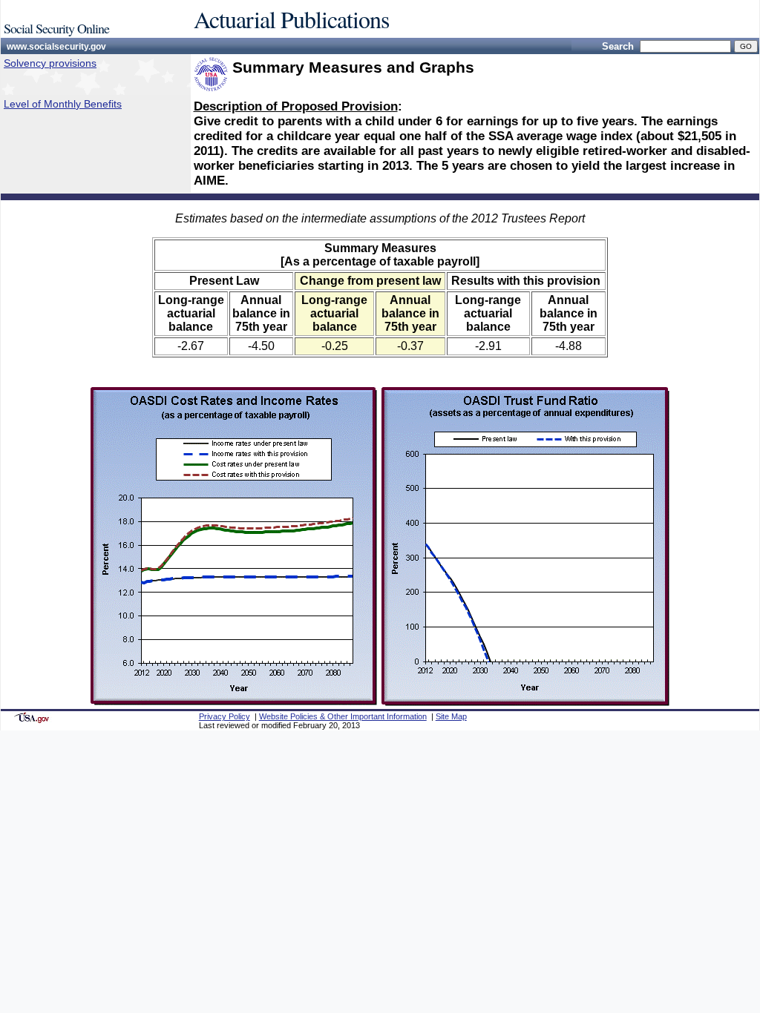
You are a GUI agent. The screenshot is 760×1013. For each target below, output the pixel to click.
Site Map (451, 716)
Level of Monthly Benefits (63, 104)
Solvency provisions (50, 63)
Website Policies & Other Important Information (343, 716)
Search (618, 46)
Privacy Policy (224, 716)
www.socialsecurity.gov (56, 47)
